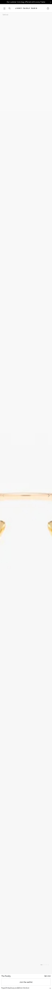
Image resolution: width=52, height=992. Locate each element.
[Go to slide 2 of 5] (43, 965)
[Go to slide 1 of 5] (41, 965)
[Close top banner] (50, 2)
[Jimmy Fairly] (26, 8)
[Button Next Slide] (48, 495)
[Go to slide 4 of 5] (46, 965)
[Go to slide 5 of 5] (48, 965)
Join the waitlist (26, 982)
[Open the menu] (4, 8)
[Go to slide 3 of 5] (45, 965)
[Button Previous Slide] (4, 495)
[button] (9, 8)
